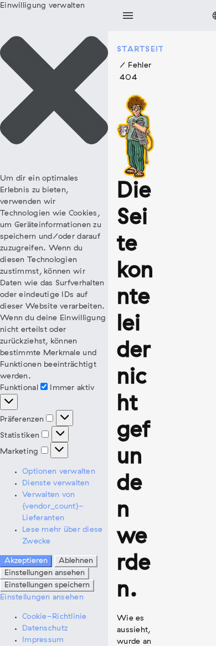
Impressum (43, 640)
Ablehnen (76, 561)
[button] (54, 92)
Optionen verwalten (58, 471)
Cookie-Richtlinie (54, 617)
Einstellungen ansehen (44, 573)
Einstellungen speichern (47, 585)
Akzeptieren (26, 561)
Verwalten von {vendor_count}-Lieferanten (53, 506)
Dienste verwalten (56, 483)
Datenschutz (45, 628)
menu (128, 15)
